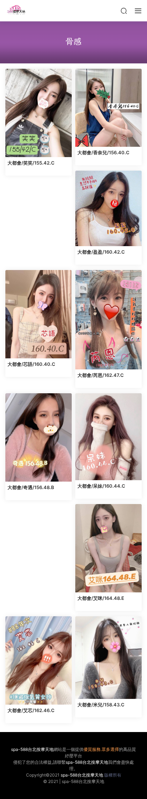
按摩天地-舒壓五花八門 (16, 10)
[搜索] (123, 10)
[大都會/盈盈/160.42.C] (108, 209)
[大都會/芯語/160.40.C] (38, 314)
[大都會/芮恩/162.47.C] (108, 319)
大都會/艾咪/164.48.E (100, 598)
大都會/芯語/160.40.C (31, 364)
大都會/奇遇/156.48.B (30, 487)
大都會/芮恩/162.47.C (100, 375)
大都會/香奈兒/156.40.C (103, 152)
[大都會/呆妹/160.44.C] (108, 436)
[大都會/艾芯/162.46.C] (38, 660)
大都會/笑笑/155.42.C (31, 163)
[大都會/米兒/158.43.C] (108, 657)
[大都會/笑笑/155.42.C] (38, 113)
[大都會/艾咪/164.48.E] (108, 548)
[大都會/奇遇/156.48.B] (38, 437)
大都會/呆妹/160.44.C (101, 486)
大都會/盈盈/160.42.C (101, 252)
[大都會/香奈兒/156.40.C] (108, 108)
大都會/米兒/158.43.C (101, 704)
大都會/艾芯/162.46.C (31, 710)
